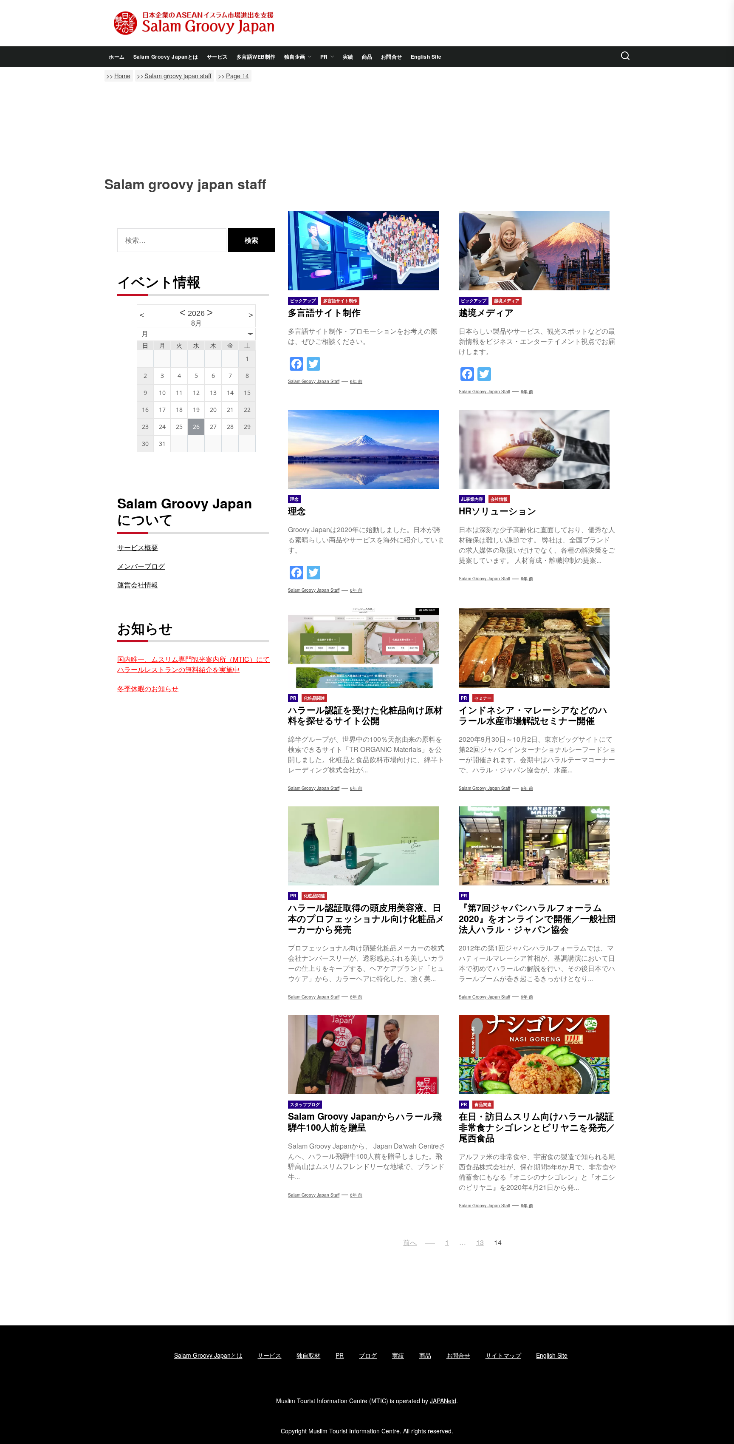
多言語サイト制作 (324, 312)
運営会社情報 (137, 585)
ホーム (117, 56)
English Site (426, 56)
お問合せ (391, 56)
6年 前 (356, 381)
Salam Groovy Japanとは (165, 56)
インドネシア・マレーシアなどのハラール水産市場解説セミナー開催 (533, 714)
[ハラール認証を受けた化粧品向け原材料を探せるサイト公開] (367, 647)
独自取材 (308, 1355)
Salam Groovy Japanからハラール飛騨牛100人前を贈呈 (365, 1121)
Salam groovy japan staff (313, 381)
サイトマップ (503, 1355)
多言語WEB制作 (256, 56)
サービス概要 (137, 547)
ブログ (368, 1355)
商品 (367, 56)
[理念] (367, 449)
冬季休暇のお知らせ (147, 688)
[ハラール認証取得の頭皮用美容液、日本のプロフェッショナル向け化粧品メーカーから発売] (367, 845)
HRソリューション (497, 510)
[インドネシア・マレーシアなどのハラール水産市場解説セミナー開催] (538, 647)
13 (480, 1242)
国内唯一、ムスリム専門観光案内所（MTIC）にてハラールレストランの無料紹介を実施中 (193, 664)
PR (324, 56)
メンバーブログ (141, 566)
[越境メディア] (538, 250)
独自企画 (294, 56)
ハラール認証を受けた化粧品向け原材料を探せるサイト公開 (365, 714)
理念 (297, 510)
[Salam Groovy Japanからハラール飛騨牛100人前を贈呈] (367, 1054)
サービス (217, 56)
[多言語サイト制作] (367, 250)
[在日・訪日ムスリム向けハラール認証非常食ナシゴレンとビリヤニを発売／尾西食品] (538, 1054)
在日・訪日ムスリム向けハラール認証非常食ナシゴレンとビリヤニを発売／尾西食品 (537, 1126)
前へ (410, 1242)
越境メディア (486, 312)
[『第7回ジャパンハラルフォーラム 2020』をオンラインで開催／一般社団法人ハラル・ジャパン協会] (538, 845)
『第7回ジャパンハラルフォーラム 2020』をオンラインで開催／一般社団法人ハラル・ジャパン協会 (537, 918)
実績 (348, 56)
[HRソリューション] (538, 449)
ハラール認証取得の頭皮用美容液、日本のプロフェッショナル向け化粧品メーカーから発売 (366, 918)
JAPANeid (443, 1400)
